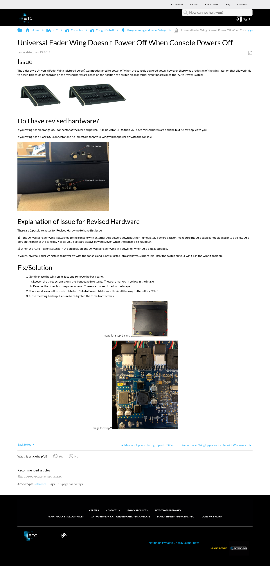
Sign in (247, 19)
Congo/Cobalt (105, 30)
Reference (40, 484)
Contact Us (113, 510)
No (76, 456)
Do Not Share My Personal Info (175, 516)
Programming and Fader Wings (147, 30)
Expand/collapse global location (250, 29)
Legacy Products (137, 510)
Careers (94, 510)
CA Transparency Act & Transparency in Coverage (120, 516)
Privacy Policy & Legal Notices (66, 516)
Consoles (76, 30)
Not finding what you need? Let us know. (174, 542)
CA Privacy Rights (212, 516)
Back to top (24, 444)
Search (185, 13)
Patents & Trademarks (168, 510)
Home (35, 30)
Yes (61, 456)
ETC (55, 30)
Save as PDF (250, 53)
